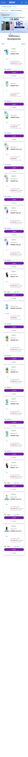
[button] (2, 22)
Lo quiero (14, 72)
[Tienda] (20, 2)
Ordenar (23, 44)
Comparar (14, 75)
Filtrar (2, 43)
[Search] (25, 6)
